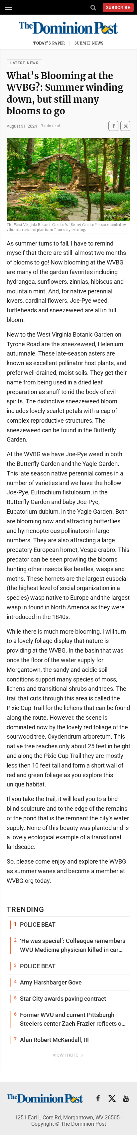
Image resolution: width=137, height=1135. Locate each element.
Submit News (89, 43)
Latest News (24, 63)
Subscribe (118, 7)
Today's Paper (49, 43)
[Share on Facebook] (113, 126)
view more (66, 1054)
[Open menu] (8, 7)
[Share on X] (125, 126)
